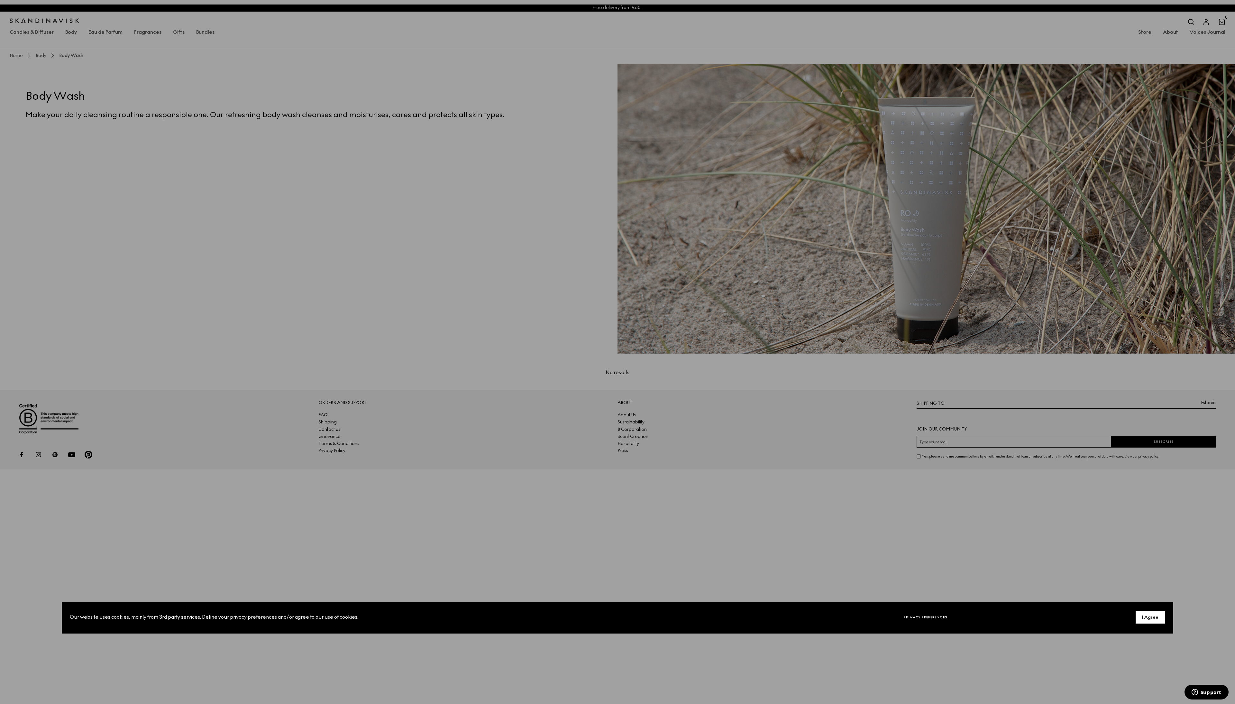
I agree (1150, 617)
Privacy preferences (925, 617)
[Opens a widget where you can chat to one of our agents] (1206, 693)
